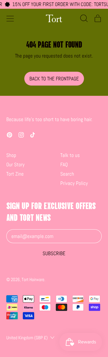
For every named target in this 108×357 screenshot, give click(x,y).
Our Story (15, 164)
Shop (11, 155)
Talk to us (70, 155)
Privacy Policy (74, 183)
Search (67, 174)
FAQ (64, 164)
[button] (84, 18)
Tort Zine (15, 174)
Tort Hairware (33, 279)
